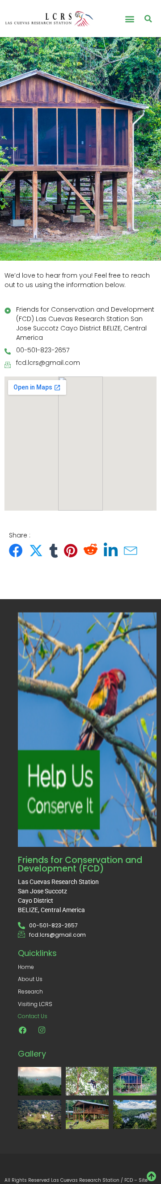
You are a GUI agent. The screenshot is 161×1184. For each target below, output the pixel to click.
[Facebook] (22, 1029)
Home (26, 967)
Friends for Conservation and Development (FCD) (80, 864)
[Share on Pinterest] (70, 551)
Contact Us (32, 1016)
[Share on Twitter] (36, 551)
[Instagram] (41, 1029)
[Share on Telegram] (131, 550)
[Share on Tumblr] (53, 551)
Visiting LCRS (35, 1004)
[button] (129, 18)
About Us (30, 979)
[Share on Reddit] (90, 550)
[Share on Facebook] (16, 551)
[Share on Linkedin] (111, 550)
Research (30, 991)
